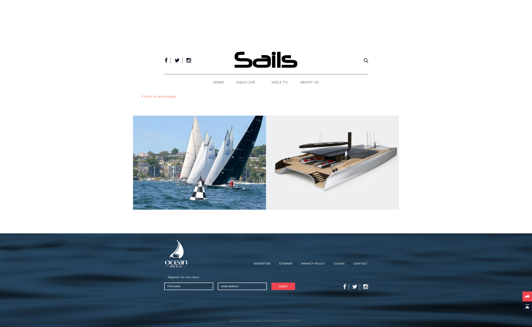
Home (218, 82)
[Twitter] (177, 60)
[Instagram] (188, 60)
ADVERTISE (262, 263)
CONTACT (360, 263)
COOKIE (339, 263)
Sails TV (279, 82)
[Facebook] (166, 60)
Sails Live (245, 82)
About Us (309, 82)
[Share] (527, 296)
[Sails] (266, 60)
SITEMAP (285, 263)
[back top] (527, 306)
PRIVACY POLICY (313, 263)
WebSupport (292, 320)
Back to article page (160, 96)
